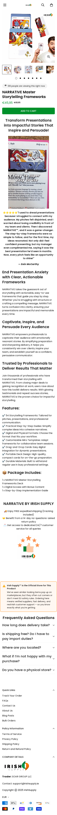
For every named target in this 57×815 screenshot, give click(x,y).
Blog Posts (8, 715)
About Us (7, 710)
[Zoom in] (48, 56)
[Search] (42, 5)
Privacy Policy (10, 739)
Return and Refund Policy (16, 749)
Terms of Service (12, 734)
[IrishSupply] (28, 5)
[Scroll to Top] (52, 799)
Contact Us (8, 705)
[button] (51, 5)
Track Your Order (12, 695)
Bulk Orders (8, 720)
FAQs (5, 700)
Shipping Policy (10, 744)
